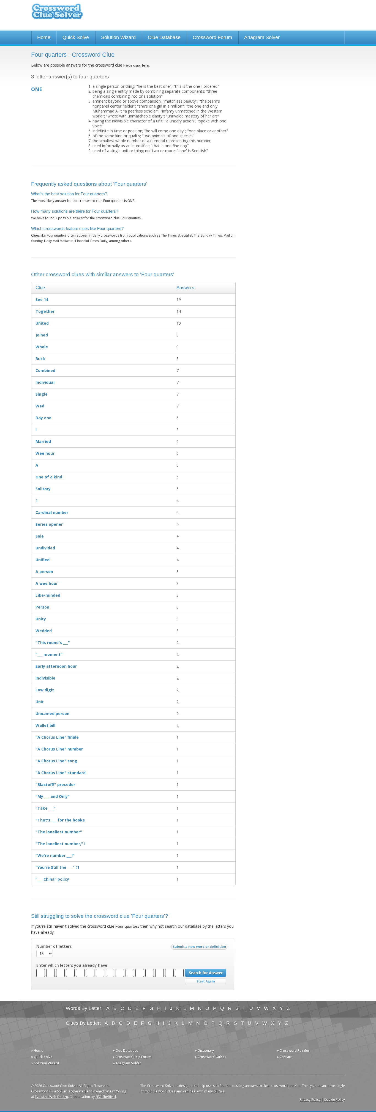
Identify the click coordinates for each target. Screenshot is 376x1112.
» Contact (284, 1057)
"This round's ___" (53, 642)
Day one (43, 417)
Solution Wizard (118, 37)
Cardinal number (52, 512)
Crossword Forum (212, 37)
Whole (42, 346)
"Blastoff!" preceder (55, 784)
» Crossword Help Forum (132, 1057)
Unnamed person (52, 713)
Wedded (44, 630)
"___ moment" (49, 654)
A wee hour (47, 583)
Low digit (45, 689)
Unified (43, 559)
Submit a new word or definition (200, 948)
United (42, 323)
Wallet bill (45, 725)
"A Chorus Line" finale (57, 737)
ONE (36, 89)
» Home (37, 1050)
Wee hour (45, 453)
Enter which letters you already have (71, 965)
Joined (42, 335)
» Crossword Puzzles (293, 1050)
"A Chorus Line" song (56, 760)
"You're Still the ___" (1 (57, 867)
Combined (45, 370)
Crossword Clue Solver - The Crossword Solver (57, 14)
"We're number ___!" (55, 855)
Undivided (45, 547)
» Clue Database (125, 1050)
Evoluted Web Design (51, 1096)
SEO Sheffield (106, 1096)
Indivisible (45, 678)
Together (45, 311)
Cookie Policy (334, 1099)
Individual (45, 382)
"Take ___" (46, 808)
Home (43, 37)
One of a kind (49, 477)
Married (43, 441)
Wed (40, 406)
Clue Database (164, 37)
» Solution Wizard (45, 1063)
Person (42, 607)
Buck (40, 358)
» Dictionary (204, 1050)
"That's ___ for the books (60, 820)
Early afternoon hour (56, 666)
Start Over (205, 981)
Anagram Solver (262, 37)
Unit (40, 701)
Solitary (43, 488)
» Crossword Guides (210, 1057)
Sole (40, 536)
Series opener (49, 524)
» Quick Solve (41, 1057)
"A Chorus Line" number (59, 749)
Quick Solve (75, 37)
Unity (41, 618)
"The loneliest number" (59, 831)
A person (44, 571)
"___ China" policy (52, 879)
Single (42, 394)
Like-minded (48, 595)
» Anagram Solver (127, 1063)
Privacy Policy (309, 1099)
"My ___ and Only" (53, 796)
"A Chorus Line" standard (61, 772)
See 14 (42, 299)
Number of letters (54, 946)
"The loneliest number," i (60, 843)
